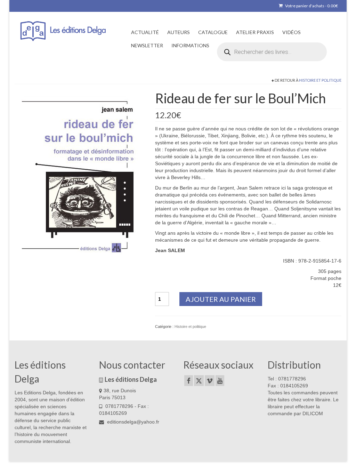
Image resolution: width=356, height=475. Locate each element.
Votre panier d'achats (311, 5)
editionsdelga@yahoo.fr (132, 422)
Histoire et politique (320, 80)
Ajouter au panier (221, 299)
